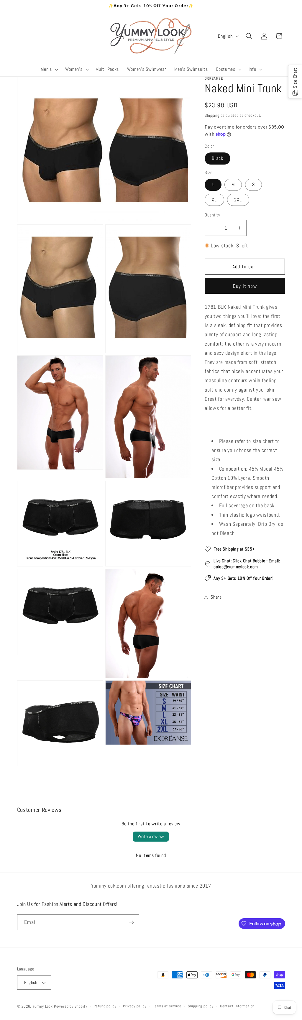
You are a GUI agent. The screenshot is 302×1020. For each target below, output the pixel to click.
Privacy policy (134, 1006)
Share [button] (216, 597)
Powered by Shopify (70, 1006)
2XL (238, 200)
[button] (49, 70)
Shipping (212, 115)
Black (217, 158)
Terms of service (167, 1006)
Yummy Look (42, 1006)
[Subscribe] (131, 922)
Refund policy (105, 1006)
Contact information (237, 1006)
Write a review (151, 836)
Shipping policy (201, 1006)
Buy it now (245, 286)
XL (214, 200)
